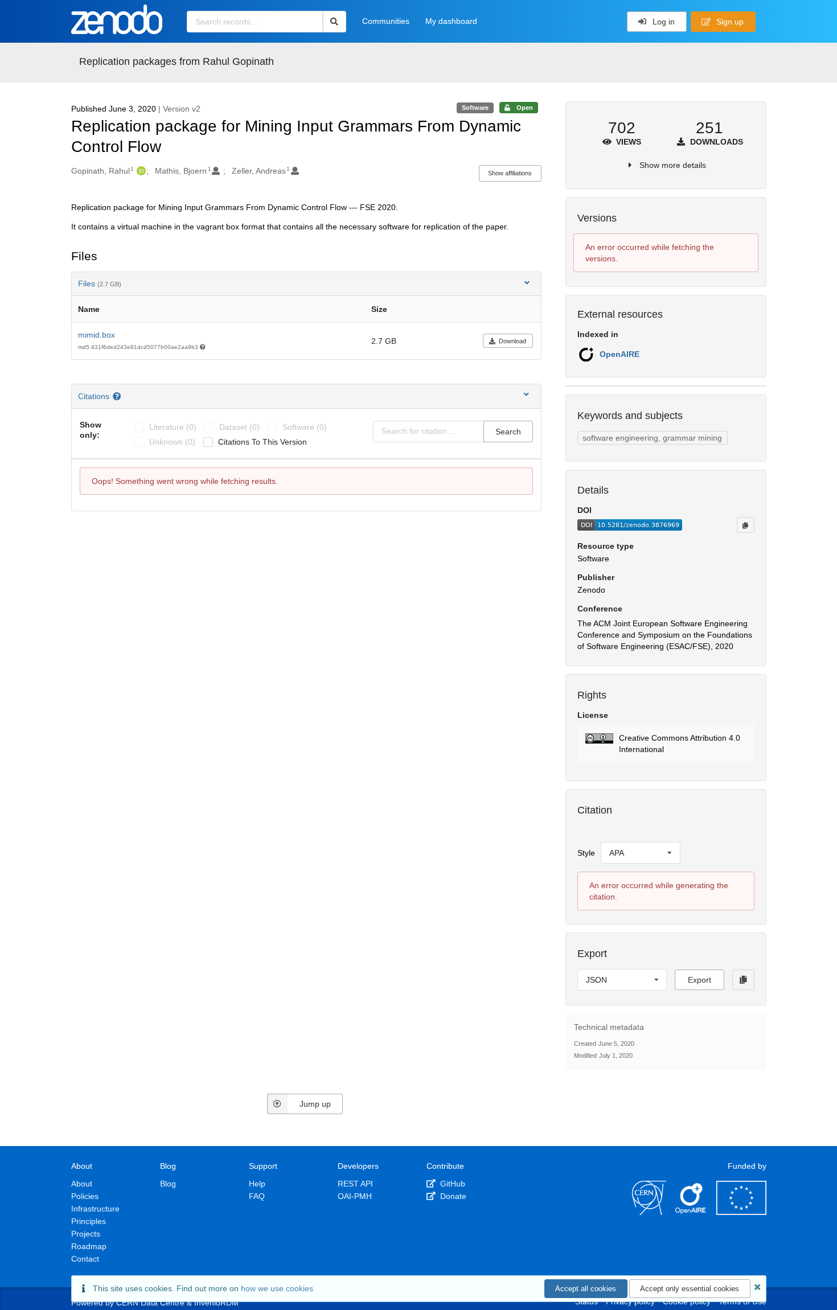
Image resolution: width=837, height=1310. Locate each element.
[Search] (334, 21)
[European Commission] (741, 1212)
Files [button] (99, 283)
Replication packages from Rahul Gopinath (176, 61)
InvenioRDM (216, 1302)
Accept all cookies (585, 1288)
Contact (85, 1258)
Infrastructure (95, 1208)
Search (508, 431)
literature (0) (172, 427)
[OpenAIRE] (691, 1212)
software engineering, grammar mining (652, 437)
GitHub (451, 1183)
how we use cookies (277, 1288)
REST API (355, 1183)
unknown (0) (172, 441)
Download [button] (512, 341)
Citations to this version (262, 441)
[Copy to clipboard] (745, 525)
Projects (85, 1233)
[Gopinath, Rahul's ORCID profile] (140, 170)
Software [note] (475, 107)
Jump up (315, 1103)
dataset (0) (239, 427)
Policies (85, 1196)
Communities (385, 21)
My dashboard (451, 21)
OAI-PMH (355, 1196)
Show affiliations (510, 173)
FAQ (257, 1196)
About (81, 1183)
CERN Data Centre (150, 1302)
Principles (88, 1221)
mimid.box (96, 334)
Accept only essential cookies (689, 1288)
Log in (662, 21)
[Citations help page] (118, 396)
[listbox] (640, 853)
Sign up (729, 21)
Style (586, 852)
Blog (168, 1183)
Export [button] (699, 979)
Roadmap (88, 1246)
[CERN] (649, 1212)
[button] (665, 743)
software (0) (304, 427)
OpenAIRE (619, 354)
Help (257, 1183)
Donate (452, 1196)
